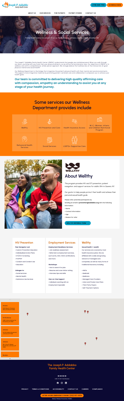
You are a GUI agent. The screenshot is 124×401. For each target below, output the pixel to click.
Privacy (25, 389)
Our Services (45, 13)
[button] (85, 343)
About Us (32, 13)
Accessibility (58, 389)
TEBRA (70, 398)
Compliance (97, 389)
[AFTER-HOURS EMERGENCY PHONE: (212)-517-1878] (62, 397)
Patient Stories (75, 13)
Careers (85, 389)
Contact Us (91, 13)
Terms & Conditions (40, 389)
